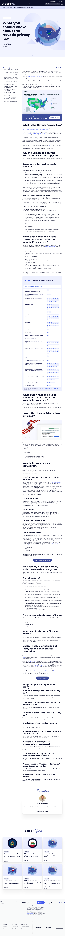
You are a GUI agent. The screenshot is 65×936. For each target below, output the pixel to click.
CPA (41, 665)
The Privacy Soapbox (25, 926)
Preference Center (30, 913)
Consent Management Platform (42, 670)
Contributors (29, 3)
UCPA (34, 665)
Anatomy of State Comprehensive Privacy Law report (50, 388)
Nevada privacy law (50, 246)
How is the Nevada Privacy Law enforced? (10, 87)
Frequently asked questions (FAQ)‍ (11, 102)
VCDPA (44, 665)
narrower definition (56, 482)
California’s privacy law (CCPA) (34, 76)
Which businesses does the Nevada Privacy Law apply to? (11, 74)
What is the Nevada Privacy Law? (11, 70)
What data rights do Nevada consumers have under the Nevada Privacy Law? (11, 78)
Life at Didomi (15, 926)
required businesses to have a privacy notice (33, 133)
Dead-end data (6, 924)
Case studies (23, 928)
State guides (9, 7)
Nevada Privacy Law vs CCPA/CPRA (9, 90)
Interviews (5, 926)
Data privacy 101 (15, 930)
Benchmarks (14, 924)
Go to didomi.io (59, 928)
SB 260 (50, 145)
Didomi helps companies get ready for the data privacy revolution (10, 98)
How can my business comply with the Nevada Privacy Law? (10, 94)
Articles (23, 3)
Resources (37, 3)
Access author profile (42, 811)
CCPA (38, 665)
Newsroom (23, 930)
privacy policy (29, 916)
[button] (60, 1)
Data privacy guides (7, 930)
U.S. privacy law (31, 661)
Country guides (6, 928)
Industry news (15, 933)
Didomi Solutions (6, 933)
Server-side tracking (25, 924)
